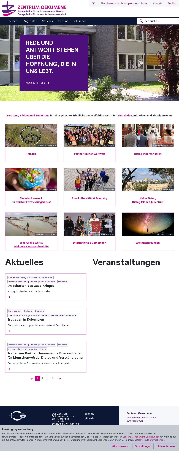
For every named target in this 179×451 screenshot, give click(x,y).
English (172, 3)
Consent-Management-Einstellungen (141, 436)
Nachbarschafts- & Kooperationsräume (124, 3)
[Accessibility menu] (93, 3)
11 (53, 378)
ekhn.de (89, 413)
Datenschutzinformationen (150, 439)
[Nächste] (59, 378)
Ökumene (80, 21)
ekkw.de (89, 418)
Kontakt (157, 3)
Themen (12, 21)
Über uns (62, 21)
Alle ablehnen (166, 446)
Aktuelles (47, 21)
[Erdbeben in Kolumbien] (45, 330)
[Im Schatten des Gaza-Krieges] (45, 297)
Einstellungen (143, 446)
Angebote (30, 21)
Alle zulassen (120, 446)
